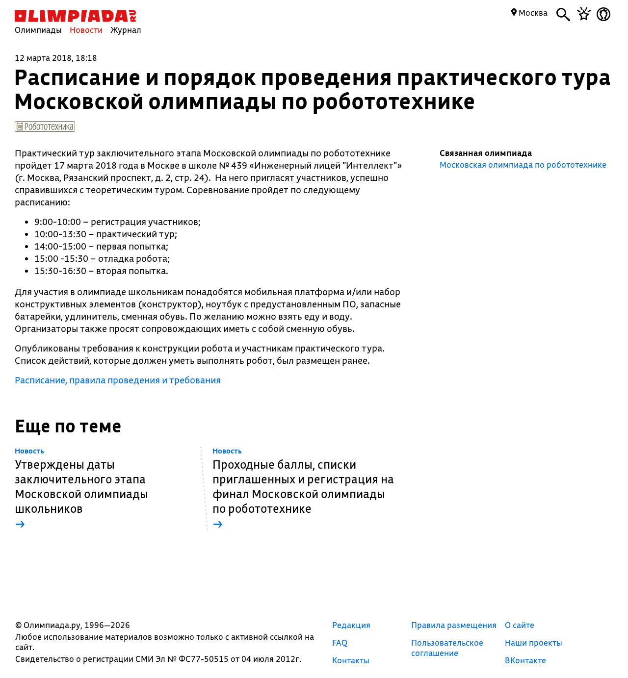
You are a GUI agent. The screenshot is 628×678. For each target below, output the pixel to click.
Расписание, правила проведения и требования (118, 380)
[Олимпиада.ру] (75, 16)
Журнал (125, 30)
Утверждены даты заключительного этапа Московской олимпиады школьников (81, 489)
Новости (86, 30)
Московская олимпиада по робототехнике (523, 165)
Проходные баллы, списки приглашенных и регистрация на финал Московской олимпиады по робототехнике (303, 489)
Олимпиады (38, 30)
